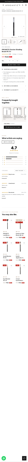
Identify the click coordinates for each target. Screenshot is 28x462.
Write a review (8, 142)
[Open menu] (3, 5)
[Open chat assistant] (24, 458)
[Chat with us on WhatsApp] (4, 458)
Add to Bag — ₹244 (15, 64)
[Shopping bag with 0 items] (25, 5)
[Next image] (24, 26)
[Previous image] (4, 26)
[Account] (22, 5)
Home (3, 9)
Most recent (19, 170)
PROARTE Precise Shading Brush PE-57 (7, 117)
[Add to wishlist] (17, 60)
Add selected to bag (13, 127)
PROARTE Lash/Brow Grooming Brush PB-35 (19, 117)
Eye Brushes (9, 9)
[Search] (19, 5)
